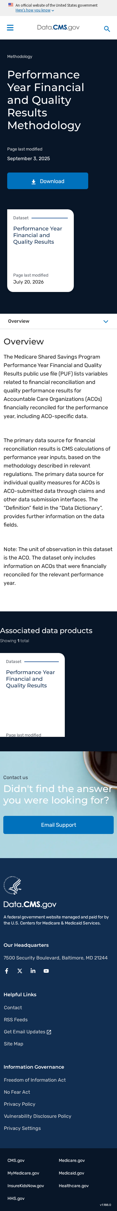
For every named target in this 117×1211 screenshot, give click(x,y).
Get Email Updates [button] (24, 1032)
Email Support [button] (58, 825)
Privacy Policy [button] (19, 1104)
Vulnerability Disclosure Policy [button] (37, 1116)
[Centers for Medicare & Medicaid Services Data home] (59, 28)
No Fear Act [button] (17, 1092)
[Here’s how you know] (58, 8)
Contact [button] (13, 1007)
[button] (47, 181)
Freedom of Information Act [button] (35, 1080)
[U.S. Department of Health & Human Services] (13, 885)
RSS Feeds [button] (16, 1019)
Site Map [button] (13, 1044)
